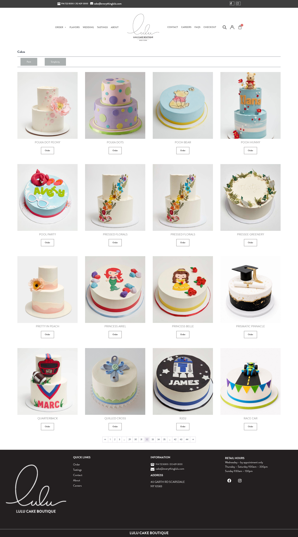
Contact (172, 27)
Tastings (102, 27)
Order (47, 150)
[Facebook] (229, 480)
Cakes (21, 51)
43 (181, 439)
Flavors (75, 27)
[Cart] (240, 27)
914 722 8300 (67, 3)
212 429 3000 (81, 3)
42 (175, 439)
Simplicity (55, 61)
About (115, 27)
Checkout (209, 27)
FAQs (197, 27)
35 (164, 439)
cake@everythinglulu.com (108, 4)
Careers (186, 27)
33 (153, 439)
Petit (29, 61)
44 (187, 439)
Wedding (88, 27)
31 (141, 439)
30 (135, 439)
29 (130, 439)
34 (158, 439)
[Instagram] (240, 480)
